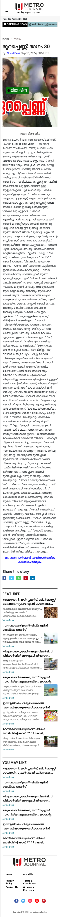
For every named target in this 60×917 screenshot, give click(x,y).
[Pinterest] (44, 901)
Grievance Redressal (28, 888)
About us (28, 874)
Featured (11, 594)
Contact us (12, 887)
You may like (14, 763)
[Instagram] (30, 901)
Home (5, 38)
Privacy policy (10, 881)
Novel (17, 38)
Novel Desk (13, 53)
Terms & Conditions (29, 881)
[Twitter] (23, 901)
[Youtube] (37, 901)
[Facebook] (16, 901)
